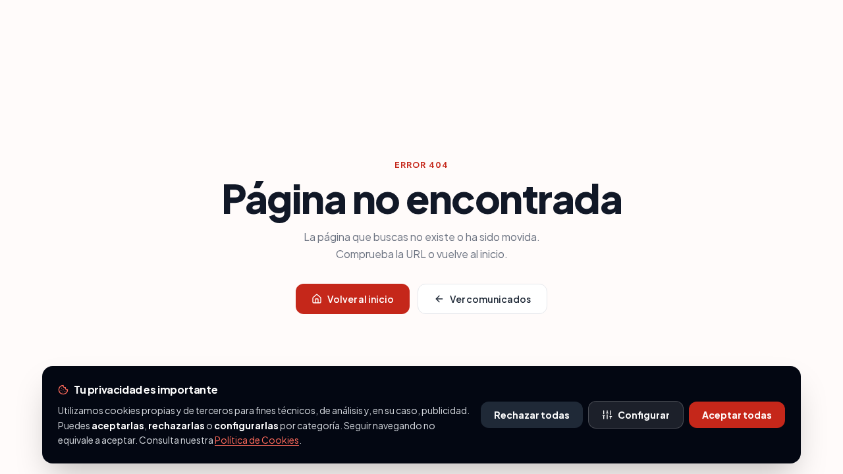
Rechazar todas (532, 415)
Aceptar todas (737, 415)
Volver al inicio (360, 299)
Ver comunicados (490, 299)
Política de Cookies (257, 440)
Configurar (644, 415)
